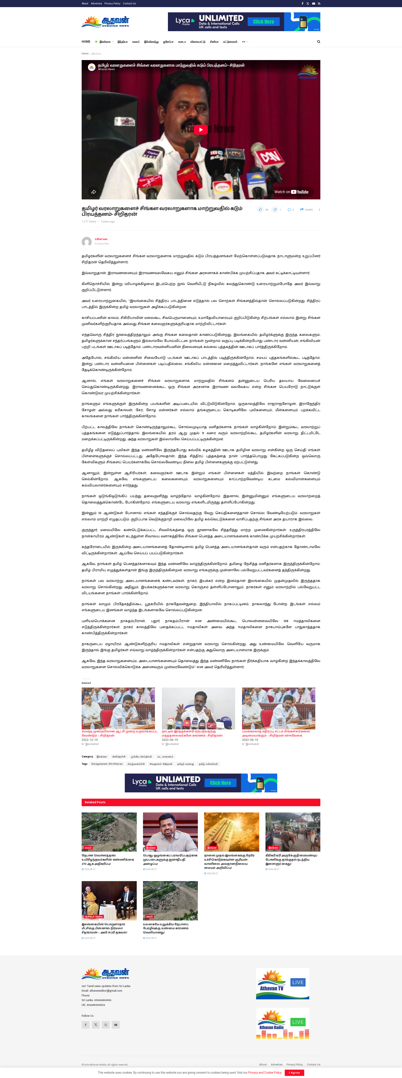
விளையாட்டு (198, 41)
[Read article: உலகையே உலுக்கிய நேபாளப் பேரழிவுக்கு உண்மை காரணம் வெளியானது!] (170, 900)
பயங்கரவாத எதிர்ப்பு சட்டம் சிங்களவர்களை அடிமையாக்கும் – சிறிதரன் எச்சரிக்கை (276, 733)
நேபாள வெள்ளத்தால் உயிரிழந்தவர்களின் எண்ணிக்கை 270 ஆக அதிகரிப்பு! (108, 859)
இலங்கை (105, 41)
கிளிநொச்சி (119, 756)
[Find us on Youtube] (313, 3)
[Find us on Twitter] (307, 3)
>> (243, 41)
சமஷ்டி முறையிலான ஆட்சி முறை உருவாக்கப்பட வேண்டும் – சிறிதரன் (119, 733)
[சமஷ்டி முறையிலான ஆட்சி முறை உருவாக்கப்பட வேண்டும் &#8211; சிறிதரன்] (120, 708)
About (85, 3)
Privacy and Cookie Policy (264, 1072)
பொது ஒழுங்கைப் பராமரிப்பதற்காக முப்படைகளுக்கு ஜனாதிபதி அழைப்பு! (170, 859)
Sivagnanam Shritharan (107, 763)
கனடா (182, 41)
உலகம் (136, 41)
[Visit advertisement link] (244, 21)
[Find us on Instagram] (106, 1025)
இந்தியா (123, 41)
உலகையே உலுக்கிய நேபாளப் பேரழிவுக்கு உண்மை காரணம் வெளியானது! (166, 928)
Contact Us (129, 3)
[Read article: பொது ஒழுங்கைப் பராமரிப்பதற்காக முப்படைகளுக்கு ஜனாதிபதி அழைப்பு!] (170, 832)
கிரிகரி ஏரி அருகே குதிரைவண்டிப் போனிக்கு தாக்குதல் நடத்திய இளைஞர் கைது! (291, 859)
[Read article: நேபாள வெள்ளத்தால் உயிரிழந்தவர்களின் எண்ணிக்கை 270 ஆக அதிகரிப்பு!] (109, 832)
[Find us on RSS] (319, 3)
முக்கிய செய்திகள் (141, 756)
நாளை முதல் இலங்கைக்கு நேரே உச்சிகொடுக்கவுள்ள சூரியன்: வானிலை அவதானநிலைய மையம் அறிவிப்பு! (229, 861)
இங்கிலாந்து (151, 41)
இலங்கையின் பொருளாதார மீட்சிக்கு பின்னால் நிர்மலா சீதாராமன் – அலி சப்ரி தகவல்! (104, 928)
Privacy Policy (112, 3)
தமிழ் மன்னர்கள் (208, 763)
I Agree (294, 1072)
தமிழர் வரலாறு (185, 763)
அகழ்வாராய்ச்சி (136, 763)
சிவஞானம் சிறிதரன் (161, 763)
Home (85, 53)
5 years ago (108, 221)
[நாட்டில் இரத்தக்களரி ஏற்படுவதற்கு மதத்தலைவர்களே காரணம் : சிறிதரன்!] (200, 708)
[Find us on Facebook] (302, 3)
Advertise (96, 3)
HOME (86, 41)
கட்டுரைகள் (230, 41)
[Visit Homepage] (106, 22)
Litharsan (101, 239)
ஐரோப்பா (168, 41)
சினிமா (214, 41)
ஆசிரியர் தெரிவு (94, 916)
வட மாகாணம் (165, 756)
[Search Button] (318, 41)
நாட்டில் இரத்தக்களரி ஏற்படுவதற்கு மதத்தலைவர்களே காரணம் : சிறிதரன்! (192, 733)
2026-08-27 (89, 869)
